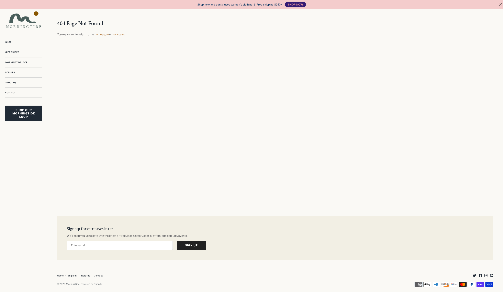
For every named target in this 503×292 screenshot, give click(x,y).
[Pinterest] (491, 276)
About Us (10, 82)
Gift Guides (12, 52)
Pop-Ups (10, 72)
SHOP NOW (295, 4)
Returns (85, 275)
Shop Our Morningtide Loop (23, 113)
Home (60, 275)
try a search (119, 34)
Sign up (191, 245)
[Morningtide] (23, 19)
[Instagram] (485, 276)
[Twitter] (474, 276)
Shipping (72, 275)
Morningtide (73, 284)
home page (102, 34)
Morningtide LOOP (16, 62)
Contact (10, 92)
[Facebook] (480, 276)
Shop (8, 42)
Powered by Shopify (91, 284)
